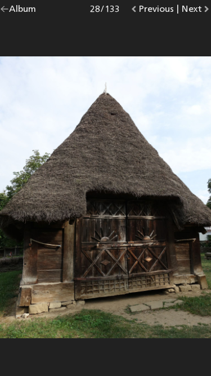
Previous (156, 11)
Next (196, 11)
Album (22, 11)
